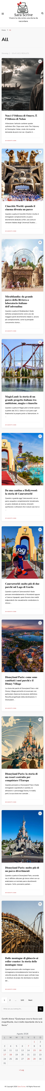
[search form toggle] (42, 13)
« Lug (21, 1070)
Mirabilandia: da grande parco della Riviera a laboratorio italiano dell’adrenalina (19, 301)
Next (30, 1000)
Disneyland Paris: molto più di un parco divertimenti (22, 869)
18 (10, 1054)
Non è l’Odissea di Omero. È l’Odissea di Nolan (21, 117)
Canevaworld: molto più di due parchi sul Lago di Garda (22, 585)
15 (34, 1050)
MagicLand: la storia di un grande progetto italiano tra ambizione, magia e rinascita (21, 400)
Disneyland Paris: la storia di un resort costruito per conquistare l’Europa (21, 777)
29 (34, 1059)
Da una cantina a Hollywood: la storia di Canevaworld (21, 491)
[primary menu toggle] (3, 13)
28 (28, 1059)
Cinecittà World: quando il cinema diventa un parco (20, 207)
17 (4, 1054)
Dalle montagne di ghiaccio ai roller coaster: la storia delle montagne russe (21, 961)
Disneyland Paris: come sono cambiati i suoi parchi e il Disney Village (21, 680)
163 (23, 1000)
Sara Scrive (23, 15)
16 (40, 1050)
